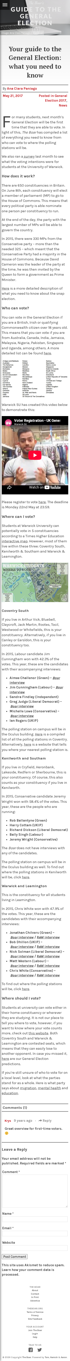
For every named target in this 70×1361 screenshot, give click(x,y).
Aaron (64, 1357)
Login (35, 1333)
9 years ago (23, 1121)
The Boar (26, 1357)
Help (35, 1337)
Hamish (54, 1357)
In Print (35, 1297)
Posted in (47, 96)
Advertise (35, 1301)
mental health (49, 1088)
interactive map (15, 541)
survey (29, 156)
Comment (11, 1172)
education (10, 1093)
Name (8, 1214)
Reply (47, 1121)
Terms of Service (35, 1312)
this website (38, 1033)
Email (8, 1228)
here (47, 353)
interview (22, 947)
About (35, 1290)
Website (8, 1242)
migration (28, 1088)
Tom (47, 1357)
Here (5, 288)
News (63, 105)
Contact (35, 1294)
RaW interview (48, 937)
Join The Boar (35, 1330)
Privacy (35, 1315)
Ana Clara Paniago (22, 88)
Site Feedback (35, 1319)
